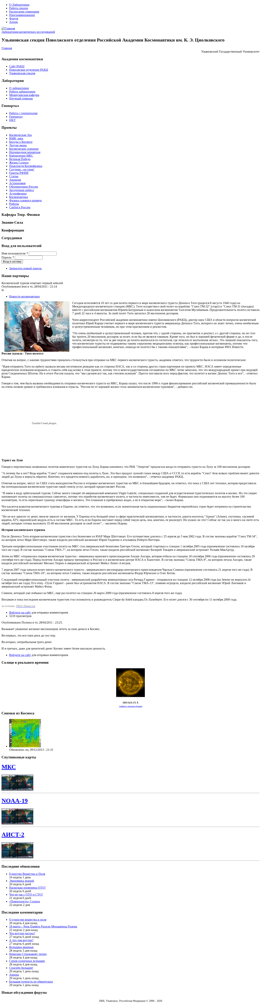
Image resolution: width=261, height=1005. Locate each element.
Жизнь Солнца (18, 162)
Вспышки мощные (21, 947)
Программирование (22, 15)
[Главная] (8, 28)
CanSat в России (19, 207)
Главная (7, 48)
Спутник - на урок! (21, 169)
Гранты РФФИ (18, 172)
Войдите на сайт (20, 612)
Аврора (14, 974)
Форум (13, 18)
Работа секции (18, 8)
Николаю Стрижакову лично (28, 954)
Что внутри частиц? (22, 933)
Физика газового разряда (25, 200)
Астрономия (17, 183)
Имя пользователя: (15, 253)
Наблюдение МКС (21, 155)
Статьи (13, 176)
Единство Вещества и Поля (27, 873)
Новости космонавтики (24, 296)
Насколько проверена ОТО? (27, 887)
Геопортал (16, 116)
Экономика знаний (21, 880)
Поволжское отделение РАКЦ (28, 69)
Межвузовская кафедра (24, 95)
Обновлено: (17, 749)
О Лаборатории (19, 4)
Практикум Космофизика (25, 166)
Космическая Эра (20, 135)
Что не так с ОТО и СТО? (26, 894)
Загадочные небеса (21, 190)
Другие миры (18, 145)
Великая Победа (19, 159)
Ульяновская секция (22, 73)
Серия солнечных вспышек (27, 961)
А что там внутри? (21, 940)
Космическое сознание (24, 148)
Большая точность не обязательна (31, 981)
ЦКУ (12, 120)
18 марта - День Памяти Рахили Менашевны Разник (43, 926)
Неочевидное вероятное (25, 152)
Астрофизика (18, 193)
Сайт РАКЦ (16, 66)
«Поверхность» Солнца (24, 901)
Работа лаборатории (22, 91)
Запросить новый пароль (25, 268)
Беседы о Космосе (20, 141)
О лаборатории (19, 88)
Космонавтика (18, 197)
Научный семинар (21, 98)
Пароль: (8, 257)
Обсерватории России (23, 186)
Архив (13, 22)
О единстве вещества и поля (27, 919)
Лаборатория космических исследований (28, 31)
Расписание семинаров (24, 11)
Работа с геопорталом (23, 113)
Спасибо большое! (21, 967)
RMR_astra (16, 138)
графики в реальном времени (130, 706)
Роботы (14, 203)
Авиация (15, 179)
